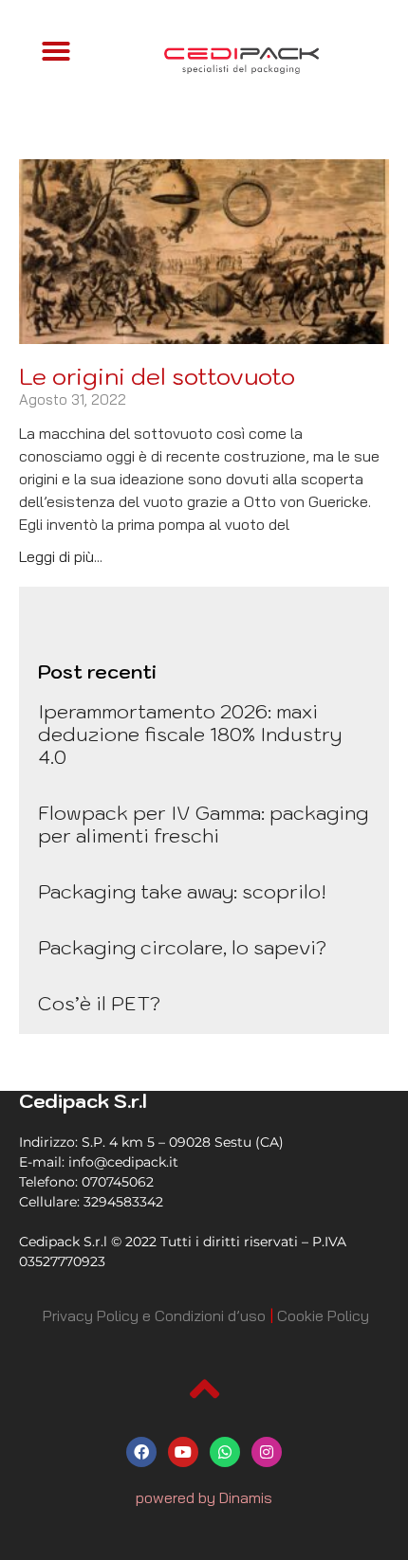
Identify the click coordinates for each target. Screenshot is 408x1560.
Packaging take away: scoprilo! (182, 892)
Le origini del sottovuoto (157, 376)
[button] (56, 51)
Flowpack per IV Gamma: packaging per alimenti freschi (203, 824)
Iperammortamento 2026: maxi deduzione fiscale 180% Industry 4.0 (190, 734)
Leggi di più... (60, 556)
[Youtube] (183, 1452)
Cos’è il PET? (99, 1003)
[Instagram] (266, 1452)
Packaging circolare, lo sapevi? (182, 947)
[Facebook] (141, 1452)
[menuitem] (154, 1315)
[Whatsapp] (225, 1452)
